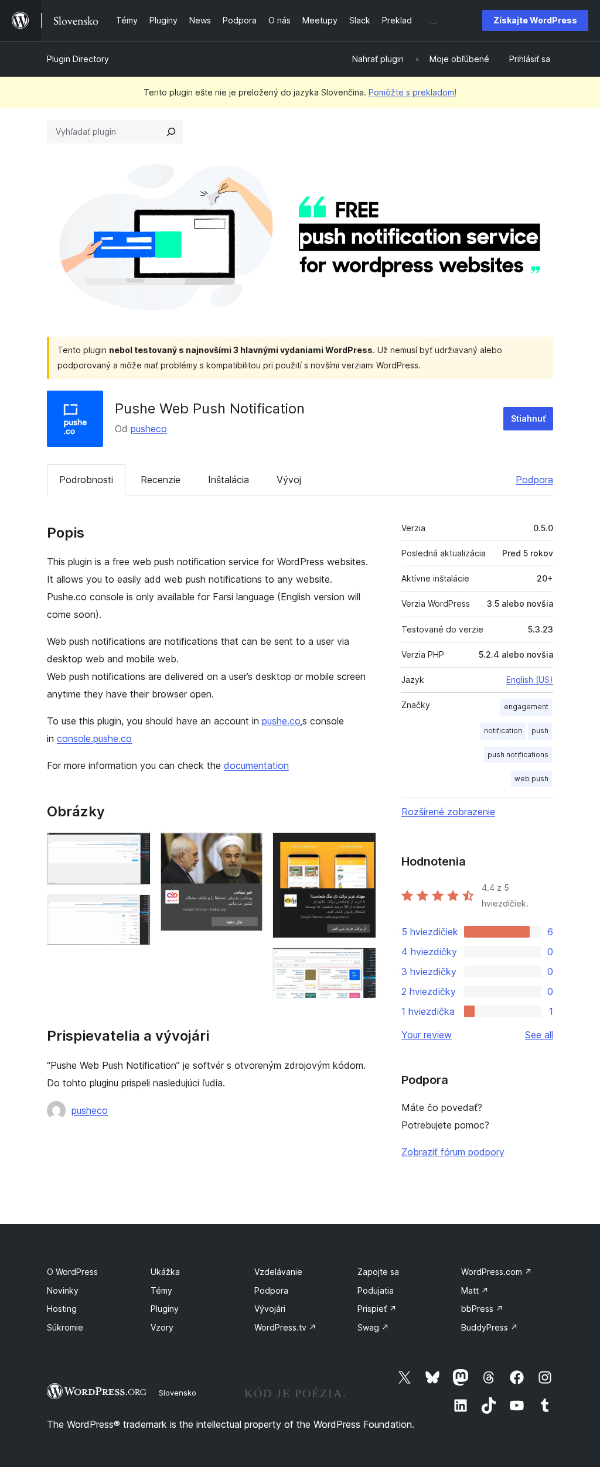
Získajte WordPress (535, 20)
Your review (426, 1035)
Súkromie (65, 1327)
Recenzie (160, 479)
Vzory (162, 1327)
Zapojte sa (378, 1272)
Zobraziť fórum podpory (452, 1152)
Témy (161, 1290)
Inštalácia (228, 479)
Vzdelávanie (278, 1272)
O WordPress (72, 1272)
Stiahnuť (528, 418)
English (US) (529, 680)
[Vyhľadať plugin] (171, 131)
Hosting (62, 1309)
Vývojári (269, 1309)
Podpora (534, 479)
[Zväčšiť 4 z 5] (360, 848)
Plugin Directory (78, 59)
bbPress (482, 1309)
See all (539, 1035)
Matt (475, 1290)
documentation (256, 765)
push (539, 730)
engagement (526, 706)
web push (531, 778)
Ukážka (165, 1272)
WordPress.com (496, 1272)
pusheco (149, 429)
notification (503, 730)
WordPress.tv (285, 1327)
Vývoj (289, 479)
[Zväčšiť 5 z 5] (360, 963)
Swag (373, 1327)
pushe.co (281, 721)
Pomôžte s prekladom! (412, 92)
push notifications (518, 754)
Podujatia (375, 1290)
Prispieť (377, 1309)
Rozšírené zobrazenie (448, 812)
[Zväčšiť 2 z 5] (135, 910)
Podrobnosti (86, 479)
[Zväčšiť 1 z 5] (135, 848)
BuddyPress (489, 1327)
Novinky (63, 1290)
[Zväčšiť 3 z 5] (247, 848)
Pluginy (165, 1309)
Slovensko (177, 1392)
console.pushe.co (94, 738)
